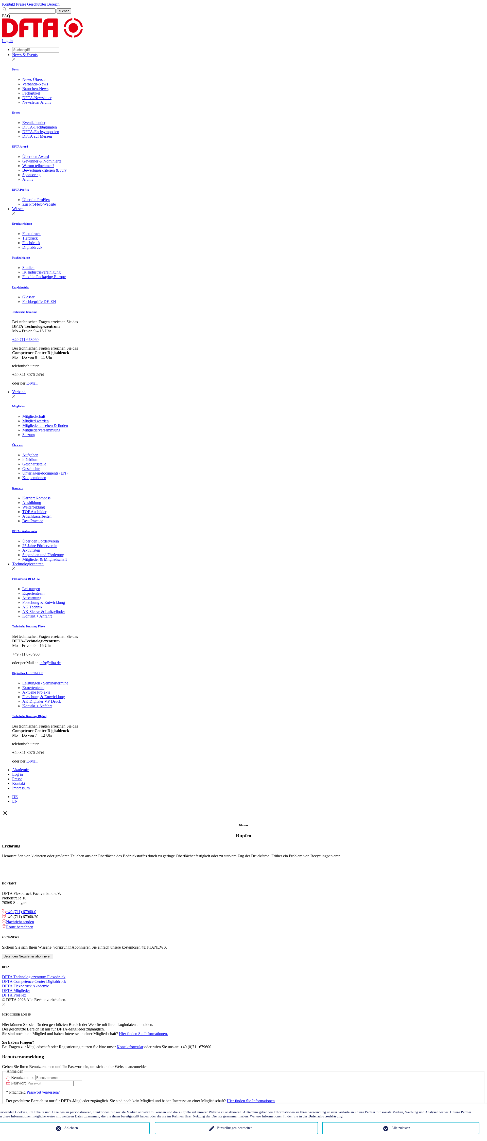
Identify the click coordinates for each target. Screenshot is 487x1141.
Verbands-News (35, 84)
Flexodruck (31, 233)
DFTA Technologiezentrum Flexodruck (33, 977)
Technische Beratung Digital (29, 716)
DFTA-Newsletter (36, 98)
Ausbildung (31, 502)
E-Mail (32, 383)
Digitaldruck (32, 247)
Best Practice (32, 521)
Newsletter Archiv (36, 102)
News (15, 69)
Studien (28, 267)
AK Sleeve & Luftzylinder (43, 611)
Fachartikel (31, 93)
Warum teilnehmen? (38, 166)
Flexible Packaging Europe (44, 277)
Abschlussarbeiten (36, 516)
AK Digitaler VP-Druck (41, 701)
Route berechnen (19, 927)
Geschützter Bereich (43, 4)
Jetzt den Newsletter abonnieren (27, 956)
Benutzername (22, 1077)
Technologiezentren (28, 564)
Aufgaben (30, 455)
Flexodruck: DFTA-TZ (26, 578)
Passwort (18, 1083)
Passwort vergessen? (43, 1092)
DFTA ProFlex (14, 995)
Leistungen (31, 589)
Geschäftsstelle (34, 464)
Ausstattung (31, 598)
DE (15, 796)
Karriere (17, 488)
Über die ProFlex (36, 199)
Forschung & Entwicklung (43, 602)
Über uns (17, 444)
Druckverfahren (22, 223)
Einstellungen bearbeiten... (236, 1128)
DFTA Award (20, 146)
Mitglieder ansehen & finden (45, 425)
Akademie (20, 770)
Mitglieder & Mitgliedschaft (44, 559)
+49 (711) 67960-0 (21, 912)
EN (15, 801)
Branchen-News (35, 88)
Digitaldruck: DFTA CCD (27, 673)
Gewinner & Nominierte (41, 161)
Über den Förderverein (40, 541)
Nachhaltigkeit (21, 257)
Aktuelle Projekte (36, 692)
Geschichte (31, 468)
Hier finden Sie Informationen (251, 1101)
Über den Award (35, 156)
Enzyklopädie (20, 286)
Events (16, 112)
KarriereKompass (36, 498)
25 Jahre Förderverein (39, 546)
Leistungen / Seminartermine (45, 683)
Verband (19, 392)
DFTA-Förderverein (24, 531)
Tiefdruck (30, 238)
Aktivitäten (31, 550)
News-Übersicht (35, 79)
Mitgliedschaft (33, 416)
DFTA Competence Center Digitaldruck (34, 981)
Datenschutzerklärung (325, 1116)
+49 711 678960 (25, 339)
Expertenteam (33, 593)
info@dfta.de (50, 663)
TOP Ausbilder (34, 512)
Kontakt (8, 4)
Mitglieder (18, 406)
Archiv (27, 179)
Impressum (21, 788)
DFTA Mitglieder (16, 990)
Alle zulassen (400, 1128)
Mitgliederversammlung (41, 430)
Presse (21, 4)
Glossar (28, 297)
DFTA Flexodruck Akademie (25, 986)
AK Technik (32, 607)
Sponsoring (31, 175)
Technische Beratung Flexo (28, 626)
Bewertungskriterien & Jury (44, 170)
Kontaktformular (130, 1047)
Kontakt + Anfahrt (37, 616)
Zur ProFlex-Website (39, 204)
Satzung (28, 434)
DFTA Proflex (20, 189)
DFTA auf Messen (37, 136)
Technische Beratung (24, 311)
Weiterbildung (33, 507)
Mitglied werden (35, 421)
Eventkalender (33, 122)
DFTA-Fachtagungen (39, 127)
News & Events (25, 54)
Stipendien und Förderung (43, 555)
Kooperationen (34, 478)
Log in (7, 41)
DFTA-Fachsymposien (40, 132)
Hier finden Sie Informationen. (143, 1033)
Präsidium (30, 459)
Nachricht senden (20, 922)
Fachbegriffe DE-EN (39, 301)
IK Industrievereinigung (41, 272)
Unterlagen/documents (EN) (44, 473)
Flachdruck (31, 243)
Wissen (18, 209)
